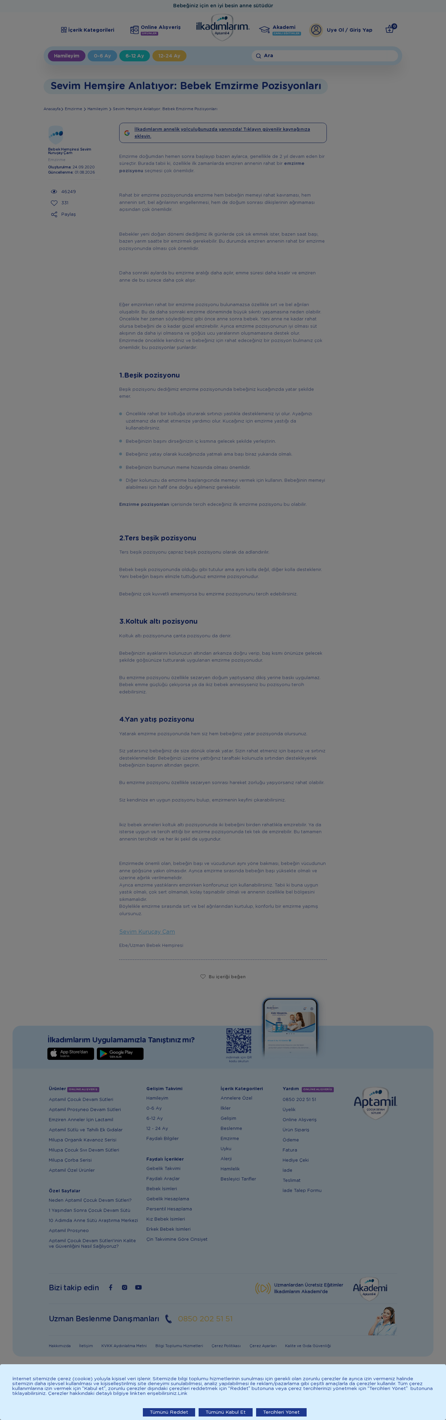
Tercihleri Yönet (281, 1412)
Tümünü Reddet (169, 1412)
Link (182, 1393)
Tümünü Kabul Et (226, 1412)
